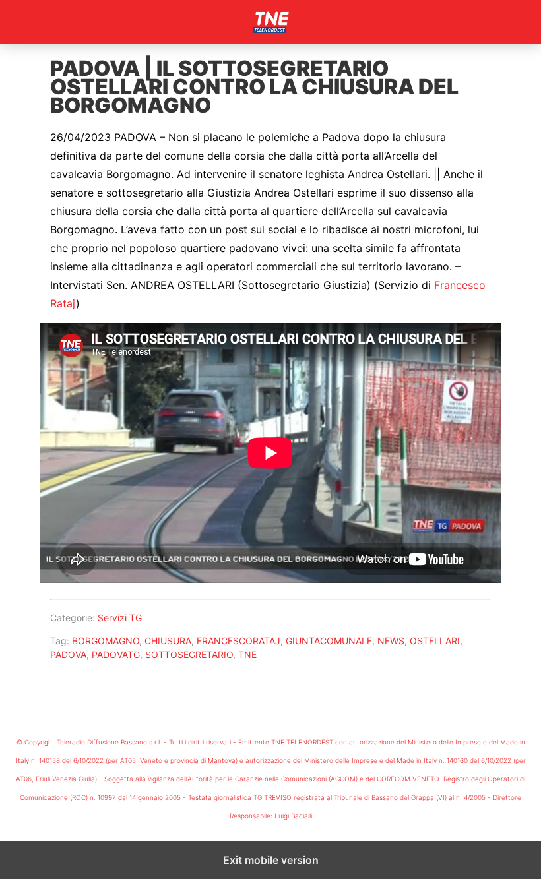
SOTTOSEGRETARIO (189, 654)
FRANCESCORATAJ (238, 640)
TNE (247, 654)
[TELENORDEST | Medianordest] (270, 22)
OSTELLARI (435, 640)
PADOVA (68, 654)
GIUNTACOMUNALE (329, 640)
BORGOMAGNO (105, 640)
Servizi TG (120, 617)
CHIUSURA (167, 640)
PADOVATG (116, 654)
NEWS (390, 640)
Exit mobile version (271, 859)
